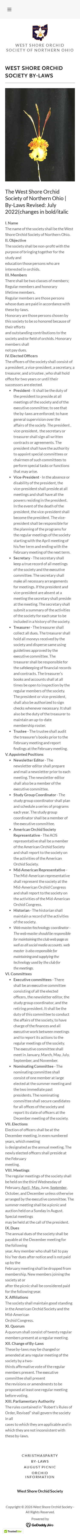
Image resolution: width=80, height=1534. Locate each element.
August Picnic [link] (40, 1467)
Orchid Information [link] (40, 1475)
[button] (9, 9)
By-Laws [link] (40, 1461)
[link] (40, 32)
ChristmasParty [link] (40, 1455)
